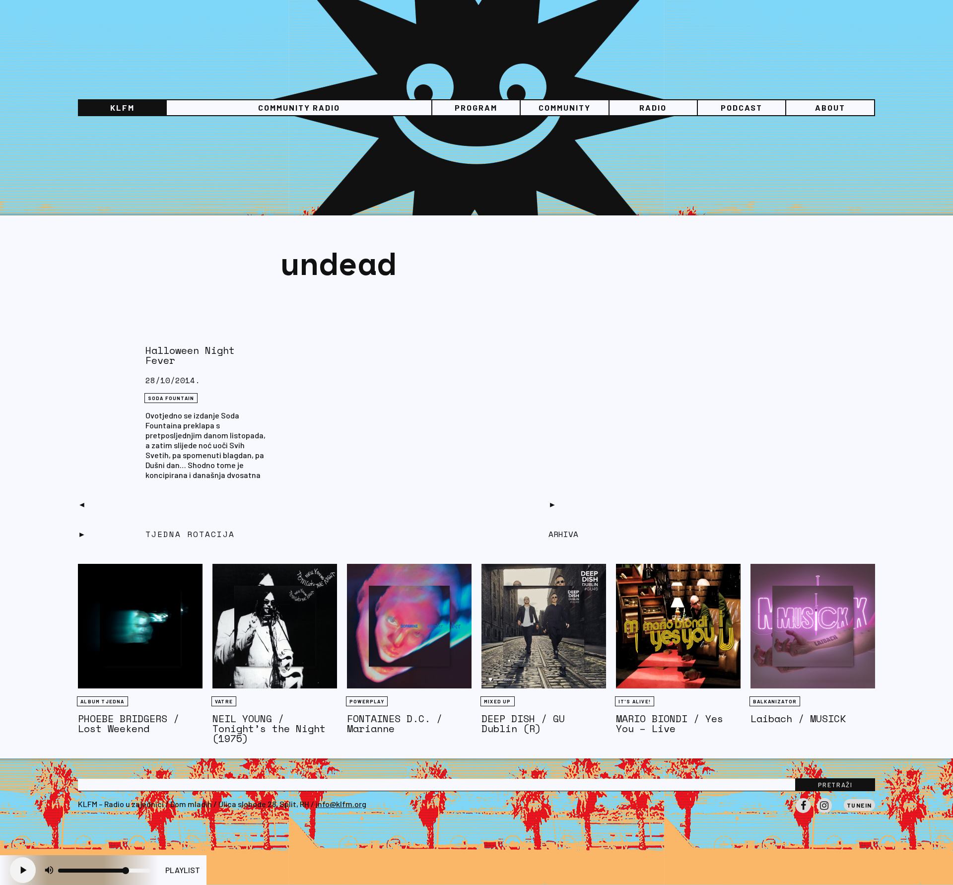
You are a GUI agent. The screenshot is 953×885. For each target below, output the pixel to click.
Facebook (803, 812)
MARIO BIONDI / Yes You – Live (669, 723)
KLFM (122, 107)
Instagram (824, 812)
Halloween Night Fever (190, 355)
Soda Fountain (171, 398)
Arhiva (563, 534)
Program (476, 107)
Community (565, 107)
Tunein (859, 805)
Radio (653, 107)
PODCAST (741, 107)
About (830, 107)
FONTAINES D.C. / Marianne (394, 723)
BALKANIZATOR (775, 701)
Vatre (224, 701)
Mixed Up (497, 701)
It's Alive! (634, 701)
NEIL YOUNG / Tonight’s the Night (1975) (269, 728)
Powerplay (366, 701)
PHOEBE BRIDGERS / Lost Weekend (128, 723)
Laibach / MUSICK (798, 718)
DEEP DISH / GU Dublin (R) (523, 723)
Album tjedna (102, 701)
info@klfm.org (341, 804)
